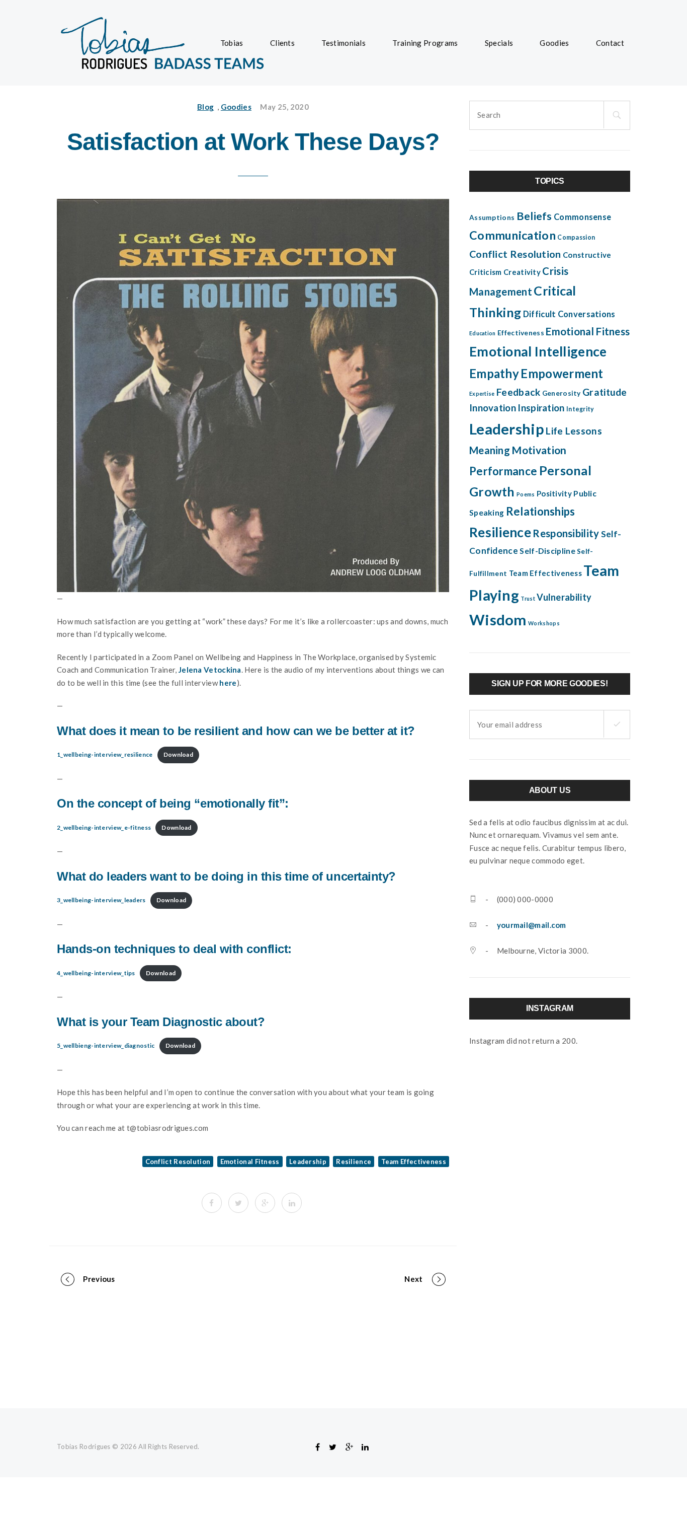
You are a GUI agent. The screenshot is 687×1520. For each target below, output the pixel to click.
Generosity (561, 393)
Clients (282, 42)
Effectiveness (520, 333)
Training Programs (425, 42)
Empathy (494, 373)
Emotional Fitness (250, 1161)
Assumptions (491, 217)
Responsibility (566, 533)
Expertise (482, 393)
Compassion (576, 237)
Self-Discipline (547, 550)
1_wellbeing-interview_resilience (105, 754)
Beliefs (534, 216)
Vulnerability (564, 597)
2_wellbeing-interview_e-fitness (104, 827)
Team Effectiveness (413, 1161)
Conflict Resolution (178, 1161)
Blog (205, 106)
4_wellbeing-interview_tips (96, 973)
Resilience (353, 1161)
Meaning (489, 450)
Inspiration (541, 407)
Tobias (231, 42)
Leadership (307, 1161)
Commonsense (582, 217)
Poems (526, 494)
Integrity (580, 409)
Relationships (540, 511)
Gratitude (604, 392)
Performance (503, 471)
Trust (528, 598)
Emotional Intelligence (538, 351)
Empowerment (562, 373)
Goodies (554, 42)
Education (482, 333)
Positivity (554, 493)
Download (178, 754)
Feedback (518, 392)
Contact (610, 42)
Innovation (492, 407)
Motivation (538, 450)
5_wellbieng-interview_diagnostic (106, 1045)
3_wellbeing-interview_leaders (101, 900)
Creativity (522, 271)
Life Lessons (574, 431)
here (227, 682)
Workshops (544, 623)
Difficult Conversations (569, 314)
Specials (499, 42)
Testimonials (343, 42)
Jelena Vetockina (210, 669)
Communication (512, 235)
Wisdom (498, 619)
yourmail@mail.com (531, 924)
